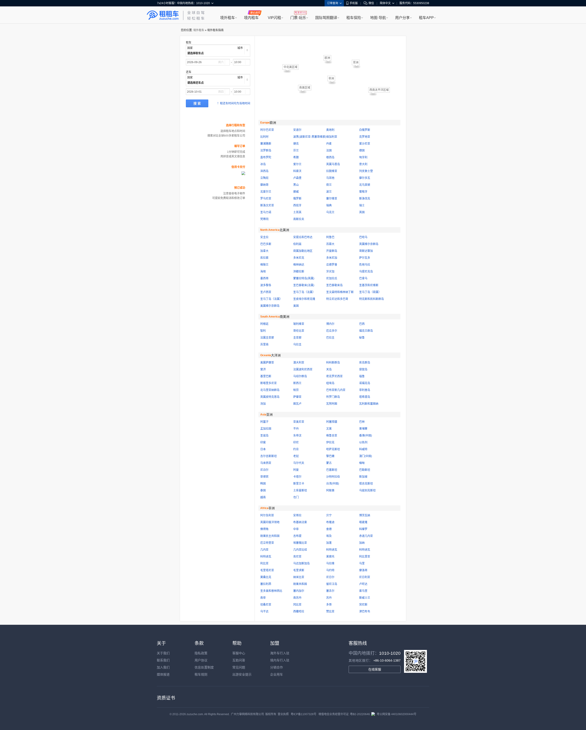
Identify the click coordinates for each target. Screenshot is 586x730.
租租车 (162, 15)
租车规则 (201, 674)
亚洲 (355, 62)
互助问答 (238, 660)
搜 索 (197, 103)
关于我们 (163, 653)
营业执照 (283, 714)
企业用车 (276, 674)
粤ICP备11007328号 (303, 714)
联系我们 (163, 660)
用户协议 (201, 660)
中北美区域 (290, 67)
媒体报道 (163, 674)
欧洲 (327, 57)
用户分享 (402, 18)
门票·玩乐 (298, 18)
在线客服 (374, 669)
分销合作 (276, 667)
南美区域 (304, 87)
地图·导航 (378, 18)
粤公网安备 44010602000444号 (396, 714)
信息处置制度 (204, 667)
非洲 (331, 78)
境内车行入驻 (279, 660)
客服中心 (238, 653)
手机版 (354, 3)
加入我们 (163, 667)
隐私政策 (201, 653)
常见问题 (238, 667)
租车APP (426, 18)
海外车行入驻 (279, 653)
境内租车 (251, 18)
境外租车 (227, 18)
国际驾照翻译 (326, 18)
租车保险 (353, 18)
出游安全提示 (242, 674)
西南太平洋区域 (379, 90)
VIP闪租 (274, 18)
